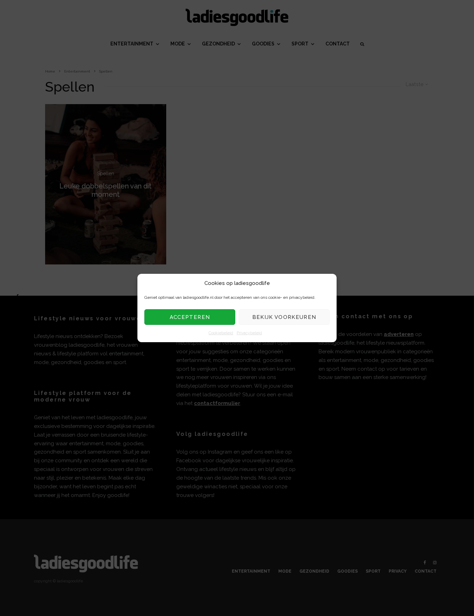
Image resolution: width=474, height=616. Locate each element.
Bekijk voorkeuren (284, 317)
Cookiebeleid (221, 333)
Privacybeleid (249, 333)
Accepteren (190, 317)
